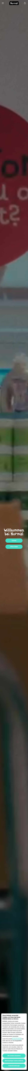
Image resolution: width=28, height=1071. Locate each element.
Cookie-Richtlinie (16, 1039)
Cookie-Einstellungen (14, 1065)
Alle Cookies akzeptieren (14, 1055)
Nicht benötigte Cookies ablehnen (14, 1060)
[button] (25, 3)
